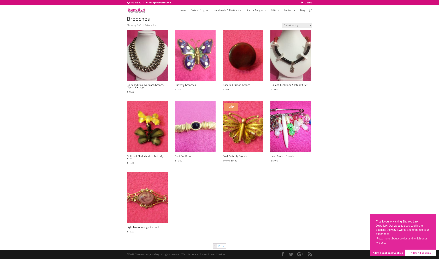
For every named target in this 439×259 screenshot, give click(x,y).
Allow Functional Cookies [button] (388, 252)
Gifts (273, 10)
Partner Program (200, 10)
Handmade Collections (226, 10)
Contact (288, 10)
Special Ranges (254, 10)
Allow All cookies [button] (421, 252)
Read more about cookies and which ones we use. (402, 240)
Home (183, 10)
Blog (302, 10)
